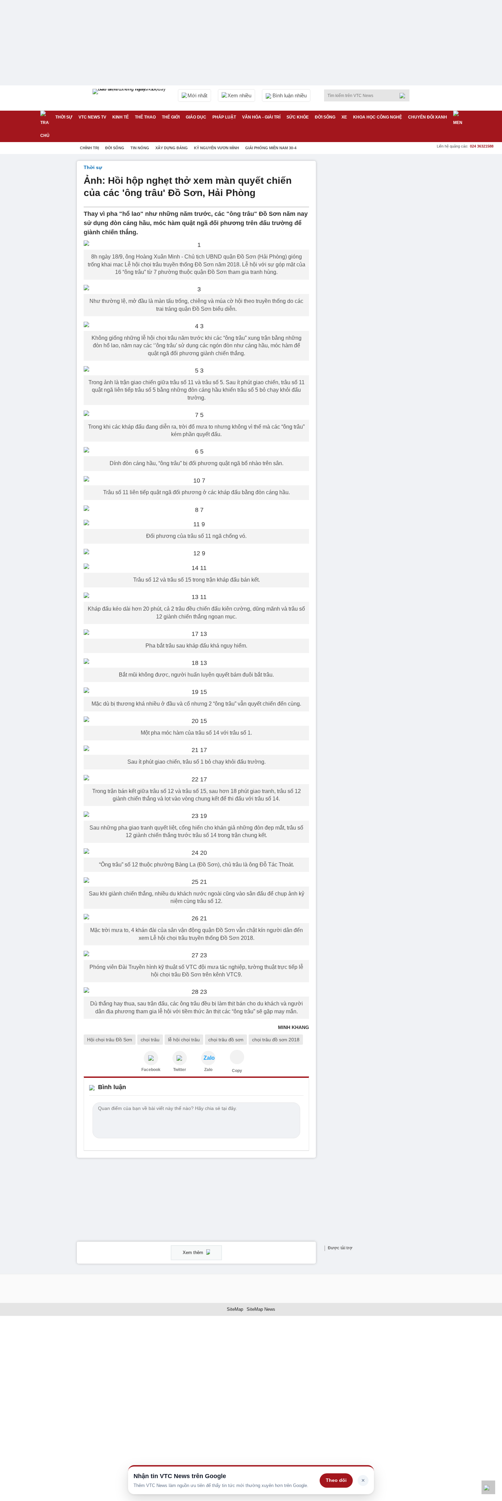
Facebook (151, 1069)
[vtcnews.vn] (151, 1058)
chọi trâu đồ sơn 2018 (275, 1039)
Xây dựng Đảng (171, 148)
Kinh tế (120, 117)
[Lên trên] (488, 1487)
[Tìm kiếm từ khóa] (404, 96)
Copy (237, 1070)
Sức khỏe (298, 117)
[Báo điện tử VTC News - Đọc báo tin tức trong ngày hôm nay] (130, 98)
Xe (344, 117)
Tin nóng (139, 148)
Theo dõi (336, 1480)
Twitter (179, 1069)
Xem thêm (194, 1252)
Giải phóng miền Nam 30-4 (270, 148)
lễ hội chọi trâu (184, 1039)
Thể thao (145, 117)
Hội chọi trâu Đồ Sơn (109, 1039)
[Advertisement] (374, 263)
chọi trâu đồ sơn (225, 1039)
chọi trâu (150, 1039)
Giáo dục (196, 117)
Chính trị (89, 148)
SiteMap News (261, 1309)
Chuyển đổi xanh (427, 117)
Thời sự (63, 117)
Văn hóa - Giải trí (261, 117)
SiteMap (235, 1309)
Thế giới (171, 117)
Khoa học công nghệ (377, 117)
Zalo (208, 1069)
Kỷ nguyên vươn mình (216, 148)
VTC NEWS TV (92, 117)
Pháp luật (224, 117)
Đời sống (325, 117)
